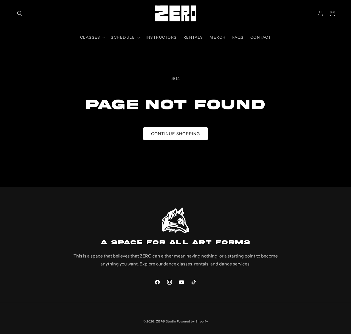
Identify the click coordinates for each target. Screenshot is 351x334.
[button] (20, 13)
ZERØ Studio (166, 321)
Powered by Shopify (192, 321)
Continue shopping (175, 133)
